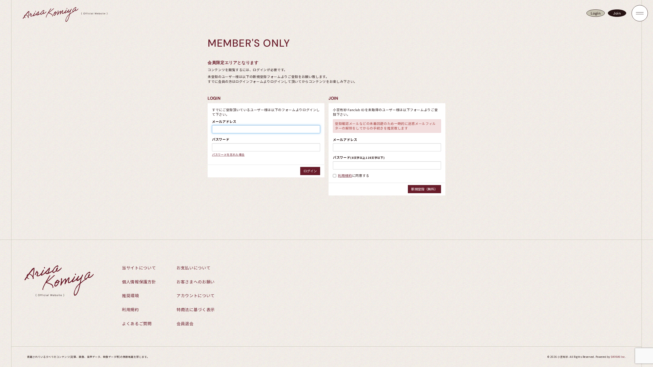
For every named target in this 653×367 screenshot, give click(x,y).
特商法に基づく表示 (196, 309)
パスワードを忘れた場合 (228, 154)
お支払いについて (193, 268)
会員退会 (185, 323)
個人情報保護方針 (139, 282)
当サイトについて (139, 268)
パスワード (220, 139)
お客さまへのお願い (196, 282)
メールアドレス (224, 121)
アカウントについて (196, 295)
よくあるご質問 (137, 323)
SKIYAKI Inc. (618, 357)
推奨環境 (130, 295)
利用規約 (345, 175)
